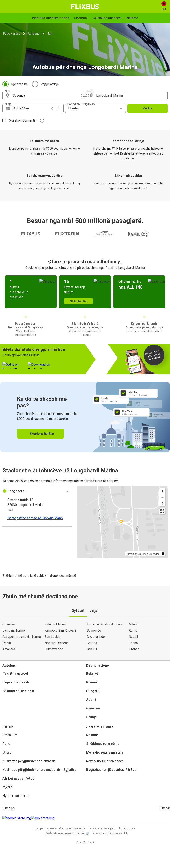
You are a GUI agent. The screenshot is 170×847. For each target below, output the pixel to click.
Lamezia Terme (13, 631)
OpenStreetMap (151, 554)
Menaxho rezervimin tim (104, 752)
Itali (49, 33)
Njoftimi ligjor (126, 828)
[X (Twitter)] (165, 818)
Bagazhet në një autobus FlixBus (111, 770)
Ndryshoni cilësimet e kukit (109, 833)
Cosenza (8, 624)
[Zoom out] (162, 497)
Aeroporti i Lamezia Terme (21, 637)
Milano (133, 624)
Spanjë (91, 717)
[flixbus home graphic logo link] (85, 6)
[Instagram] (161, 818)
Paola (6, 643)
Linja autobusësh (15, 682)
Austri (91, 700)
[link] (85, 417)
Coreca (92, 643)
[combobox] (47, 95)
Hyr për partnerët (15, 796)
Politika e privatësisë (72, 828)
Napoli (133, 637)
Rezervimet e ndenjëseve (104, 761)
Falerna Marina (55, 624)
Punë (6, 744)
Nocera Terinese (57, 643)
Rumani (92, 682)
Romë (133, 631)
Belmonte (94, 631)
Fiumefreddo (54, 649)
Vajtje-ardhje (50, 84)
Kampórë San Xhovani (60, 631)
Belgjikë (92, 674)
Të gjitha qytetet (15, 674)
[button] (37, 491)
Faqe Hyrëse (11, 33)
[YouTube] (162, 818)
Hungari (92, 691)
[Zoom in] (162, 491)
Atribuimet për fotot (18, 778)
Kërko (147, 108)
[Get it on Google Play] (16, 818)
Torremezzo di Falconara (105, 624)
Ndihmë (92, 735)
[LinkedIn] (163, 818)
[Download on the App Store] (43, 818)
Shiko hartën (78, 301)
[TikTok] (166, 818)
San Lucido (53, 637)
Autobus (33, 33)
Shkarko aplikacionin (18, 691)
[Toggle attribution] (162, 553)
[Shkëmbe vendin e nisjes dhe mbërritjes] (85, 95)
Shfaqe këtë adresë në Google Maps (35, 518)
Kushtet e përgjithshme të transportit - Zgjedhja (39, 770)
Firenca (134, 649)
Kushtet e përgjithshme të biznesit (29, 761)
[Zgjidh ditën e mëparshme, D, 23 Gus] (52, 108)
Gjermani (93, 708)
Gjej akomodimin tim (23, 120)
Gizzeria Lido (96, 637)
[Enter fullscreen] (162, 511)
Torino (133, 643)
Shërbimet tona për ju (102, 744)
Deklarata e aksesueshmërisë (64, 833)
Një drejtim (19, 84)
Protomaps (132, 554)
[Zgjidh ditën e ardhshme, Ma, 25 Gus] (58, 108)
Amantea (9, 649)
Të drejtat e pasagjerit (101, 828)
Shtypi (7, 752)
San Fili (92, 649)
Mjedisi (7, 787)
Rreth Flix (9, 735)
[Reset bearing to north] (162, 503)
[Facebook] (160, 818)
